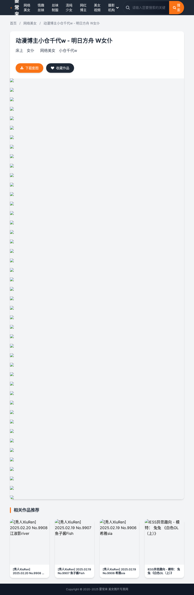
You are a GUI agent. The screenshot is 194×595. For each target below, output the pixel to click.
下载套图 (32, 68)
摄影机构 (111, 7)
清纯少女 (69, 7)
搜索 (178, 7)
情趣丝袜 (41, 7)
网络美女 (27, 7)
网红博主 (83, 7)
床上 (19, 50)
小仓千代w (68, 50)
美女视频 (97, 7)
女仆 (30, 50)
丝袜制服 (55, 7)
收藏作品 (62, 68)
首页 (13, 23)
